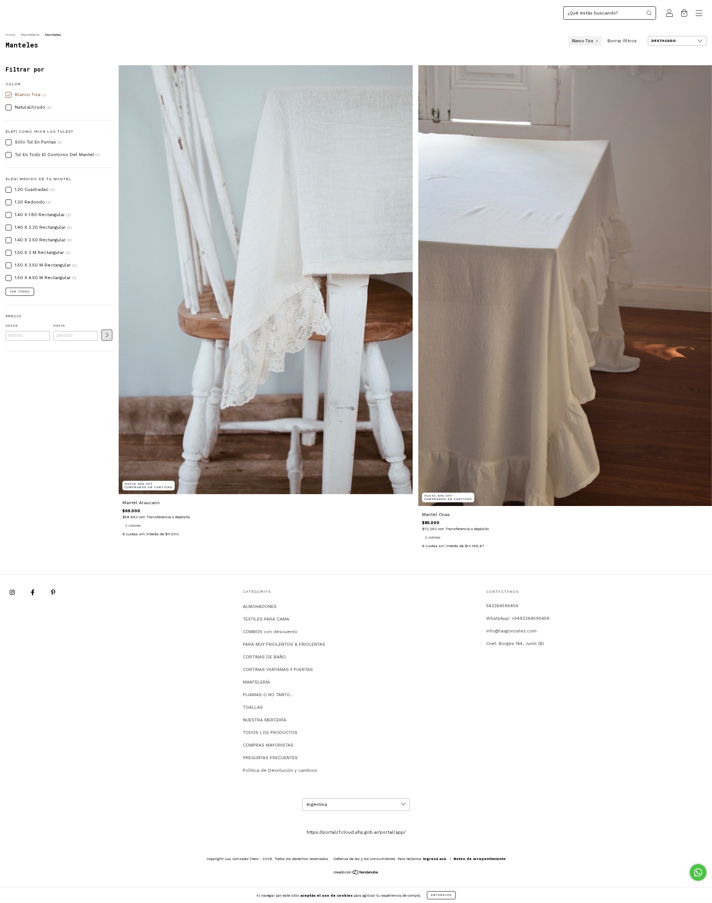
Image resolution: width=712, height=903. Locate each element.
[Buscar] (649, 13)
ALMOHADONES (260, 606)
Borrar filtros (622, 40)
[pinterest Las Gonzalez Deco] (53, 592)
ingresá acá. (435, 859)
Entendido (441, 895)
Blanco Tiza (582, 41)
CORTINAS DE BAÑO (264, 656)
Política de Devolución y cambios (280, 770)
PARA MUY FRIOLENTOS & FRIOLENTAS (284, 644)
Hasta (59, 325)
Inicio (10, 35)
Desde (12, 325)
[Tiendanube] (356, 873)
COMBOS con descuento (270, 631)
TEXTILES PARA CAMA (266, 619)
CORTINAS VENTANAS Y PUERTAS (278, 669)
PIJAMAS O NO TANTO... (268, 694)
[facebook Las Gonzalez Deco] (33, 592)
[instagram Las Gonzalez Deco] (13, 592)
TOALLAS (253, 707)
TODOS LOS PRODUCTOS (270, 732)
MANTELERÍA (256, 682)
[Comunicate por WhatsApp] (698, 872)
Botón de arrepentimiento (480, 859)
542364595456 (502, 605)
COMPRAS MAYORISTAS (268, 745)
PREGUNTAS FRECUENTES (270, 757)
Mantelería (30, 35)
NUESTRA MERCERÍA (264, 719)
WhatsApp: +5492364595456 (518, 618)
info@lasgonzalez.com (511, 631)
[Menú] (699, 14)
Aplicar (106, 335)
